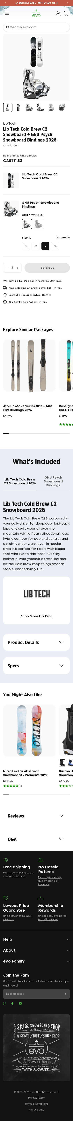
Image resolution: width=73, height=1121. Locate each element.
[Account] (58, 13)
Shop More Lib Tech (37, 616)
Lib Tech (9, 123)
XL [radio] (55, 246)
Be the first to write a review (20, 155)
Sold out (47, 267)
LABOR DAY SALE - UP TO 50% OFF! (36, 3)
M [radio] (36, 246)
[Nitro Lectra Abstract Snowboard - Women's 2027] (29, 730)
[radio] (27, 224)
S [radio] (26, 246)
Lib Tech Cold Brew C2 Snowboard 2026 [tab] (20, 481)
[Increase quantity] (17, 267)
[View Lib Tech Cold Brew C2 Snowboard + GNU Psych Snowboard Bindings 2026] (7, 107)
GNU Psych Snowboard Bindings (40, 204)
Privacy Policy (36, 1098)
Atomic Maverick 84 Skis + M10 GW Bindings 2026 (27, 408)
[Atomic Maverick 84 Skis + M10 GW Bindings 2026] (29, 365)
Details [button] (57, 288)
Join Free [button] (56, 281)
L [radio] (45, 246)
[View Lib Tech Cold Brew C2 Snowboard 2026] (18, 107)
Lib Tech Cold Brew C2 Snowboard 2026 (40, 176)
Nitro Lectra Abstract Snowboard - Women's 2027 (25, 773)
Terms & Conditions (36, 1104)
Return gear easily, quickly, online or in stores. (50, 881)
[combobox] (36, 27)
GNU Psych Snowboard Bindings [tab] (53, 481)
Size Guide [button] (63, 238)
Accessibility (36, 1110)
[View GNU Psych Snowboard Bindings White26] (29, 107)
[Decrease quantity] (7, 267)
